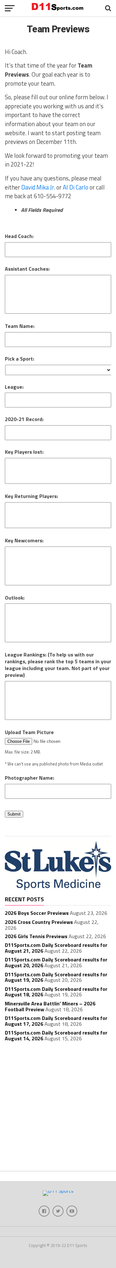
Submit (14, 814)
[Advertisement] (58, 1108)
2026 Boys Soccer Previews (37, 913)
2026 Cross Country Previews (39, 922)
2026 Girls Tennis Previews (36, 936)
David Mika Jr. (38, 187)
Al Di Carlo (75, 187)
